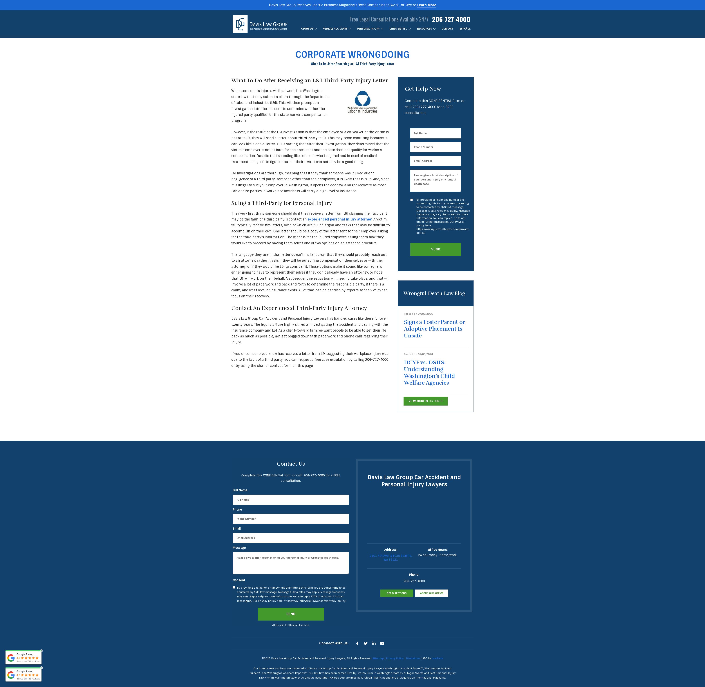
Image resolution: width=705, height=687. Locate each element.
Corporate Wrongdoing (352, 54)
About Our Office (431, 593)
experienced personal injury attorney (340, 219)
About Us (307, 28)
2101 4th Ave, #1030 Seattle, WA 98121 (391, 558)
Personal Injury (368, 28)
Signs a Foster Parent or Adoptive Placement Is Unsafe (434, 329)
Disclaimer (413, 658)
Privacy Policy (395, 658)
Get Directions (397, 593)
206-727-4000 (451, 19)
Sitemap (378, 658)
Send (435, 249)
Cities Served (398, 28)
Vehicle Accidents (335, 28)
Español (465, 28)
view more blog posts (425, 401)
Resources (424, 28)
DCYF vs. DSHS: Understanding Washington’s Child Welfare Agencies (429, 372)
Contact (447, 28)
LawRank (437, 658)
